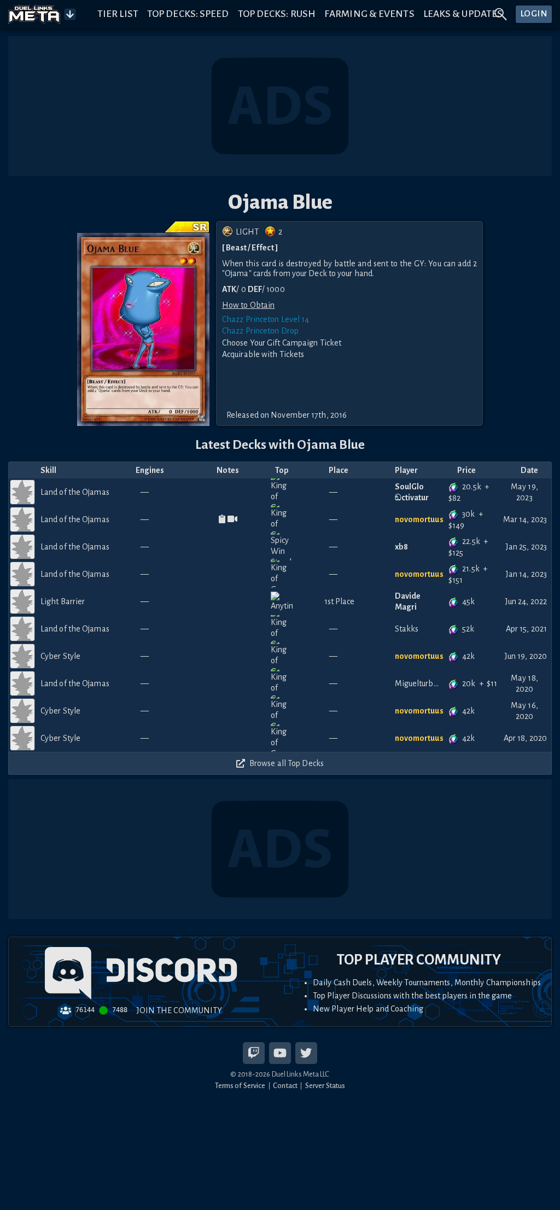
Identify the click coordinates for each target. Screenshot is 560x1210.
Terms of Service (240, 1086)
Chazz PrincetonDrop (260, 330)
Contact (285, 1086)
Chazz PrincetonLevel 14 (265, 319)
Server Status (325, 1086)
